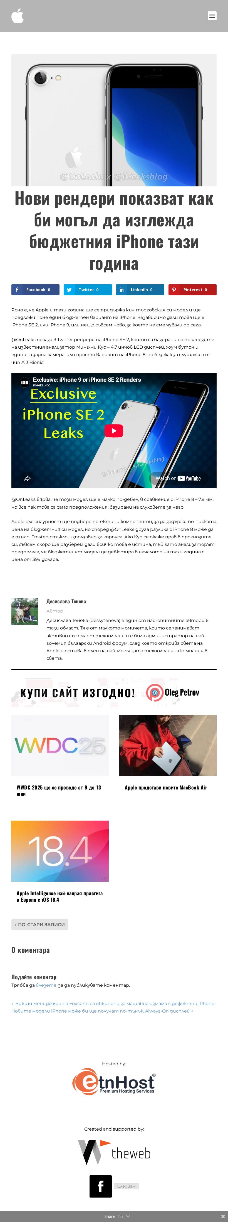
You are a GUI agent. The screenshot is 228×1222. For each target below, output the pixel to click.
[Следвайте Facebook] (101, 1186)
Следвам (126, 1186)
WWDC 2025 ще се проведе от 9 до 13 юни (59, 790)
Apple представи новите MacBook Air (166, 787)
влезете (46, 985)
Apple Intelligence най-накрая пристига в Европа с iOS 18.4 (60, 896)
